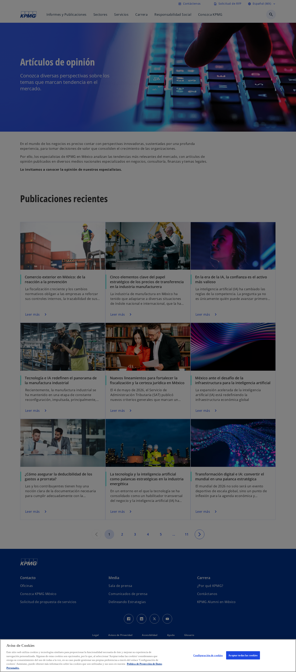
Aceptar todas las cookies (243, 655)
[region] (148, 655)
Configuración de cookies (208, 655)
